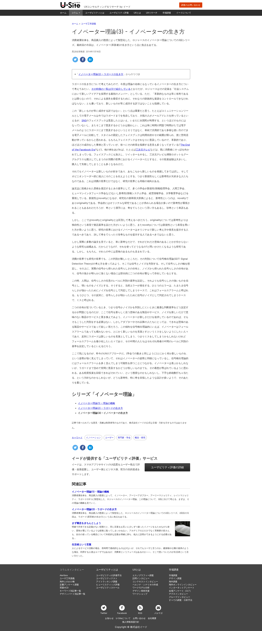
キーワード (77, 437)
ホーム (63, 12)
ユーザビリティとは (94, 12)
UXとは (137, 12)
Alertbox (64, 575)
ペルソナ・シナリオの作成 (145, 584)
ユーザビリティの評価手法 (109, 575)
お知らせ (109, 618)
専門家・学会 (124, 437)
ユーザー (109, 437)
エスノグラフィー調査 (143, 575)
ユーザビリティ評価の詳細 (167, 467)
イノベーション (93, 437)
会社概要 (152, 618)
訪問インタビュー (141, 578)
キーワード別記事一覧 (70, 591)
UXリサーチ (151, 12)
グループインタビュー (179, 597)
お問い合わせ (139, 618)
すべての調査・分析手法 (180, 600)
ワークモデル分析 (141, 587)
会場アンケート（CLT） (180, 591)
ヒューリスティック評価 (107, 584)
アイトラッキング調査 (106, 581)
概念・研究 (140, 437)
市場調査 (167, 12)
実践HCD (64, 587)
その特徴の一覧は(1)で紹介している (111, 88)
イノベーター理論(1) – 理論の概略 (96, 403)
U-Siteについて (123, 618)
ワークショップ (140, 594)
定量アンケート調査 (69, 584)
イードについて (183, 12)
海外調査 (173, 581)
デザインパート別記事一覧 (72, 594)
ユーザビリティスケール (107, 587)
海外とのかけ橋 (67, 581)
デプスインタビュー (178, 594)
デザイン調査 (175, 578)
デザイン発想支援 (141, 591)
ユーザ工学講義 (67, 578)
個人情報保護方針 (130, 622)
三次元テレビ (143, 149)
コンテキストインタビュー (145, 581)
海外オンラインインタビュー (182, 584)
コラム (75, 12)
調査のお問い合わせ (190, 5)
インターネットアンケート (181, 587)
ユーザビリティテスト (106, 578)
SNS (84, 120)
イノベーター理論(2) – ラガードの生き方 (100, 74)
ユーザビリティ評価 (119, 12)
